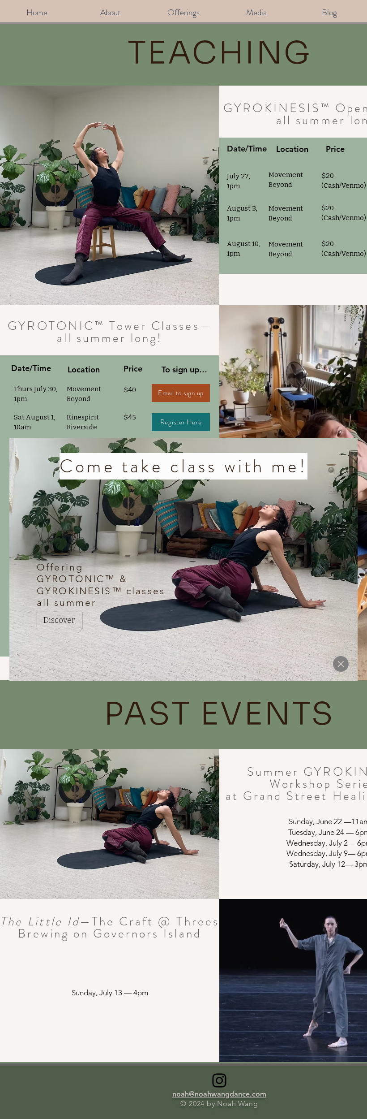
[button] (341, 664)
